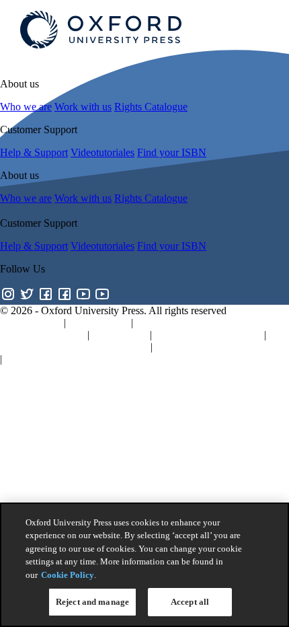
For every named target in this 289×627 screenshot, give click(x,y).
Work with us (83, 106)
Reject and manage (92, 602)
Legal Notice (119, 334)
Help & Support (34, 152)
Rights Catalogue (151, 106)
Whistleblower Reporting (208, 334)
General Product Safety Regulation (74, 347)
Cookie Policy (67, 575)
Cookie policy (98, 322)
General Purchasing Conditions (221, 347)
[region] (144, 565)
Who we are (26, 106)
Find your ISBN (171, 152)
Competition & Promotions (62, 359)
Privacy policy (30, 322)
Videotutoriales (102, 152)
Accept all (190, 602)
